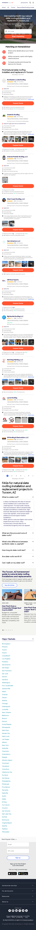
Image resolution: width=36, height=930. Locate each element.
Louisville (5, 709)
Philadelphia (6, 781)
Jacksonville (6, 688)
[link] (18, 83)
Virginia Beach (7, 823)
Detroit (4, 721)
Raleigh (4, 757)
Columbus (5, 769)
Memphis (5, 790)
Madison (5, 829)
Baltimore (5, 715)
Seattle (4, 826)
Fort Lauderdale (7, 685)
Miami (4, 691)
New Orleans (6, 712)
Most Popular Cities (8, 839)
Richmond (5, 820)
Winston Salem (7, 760)
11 (28, 476)
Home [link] (4, 7)
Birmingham (6, 644)
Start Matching (18, 36)
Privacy (8, 917)
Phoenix (5, 647)
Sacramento (6, 665)
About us (5, 902)
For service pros (7, 891)
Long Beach (6, 656)
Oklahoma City (7, 772)
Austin (4, 796)
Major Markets (8, 639)
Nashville (5, 793)
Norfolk (4, 817)
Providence (6, 787)
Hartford (5, 680)
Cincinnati (5, 763)
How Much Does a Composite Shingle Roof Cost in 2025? (11, 608)
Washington (6, 683)
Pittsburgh (5, 784)
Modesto (5, 662)
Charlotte (5, 751)
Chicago (5, 703)
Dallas (4, 799)
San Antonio (6, 811)
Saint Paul (5, 730)
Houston (5, 808)
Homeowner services (9, 885)
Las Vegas (5, 739)
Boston (4, 718)
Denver (4, 677)
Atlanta (4, 700)
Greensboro (6, 754)
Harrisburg (5, 778)
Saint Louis (5, 736)
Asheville (5, 748)
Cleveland (5, 766)
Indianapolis (6, 706)
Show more (31, 99)
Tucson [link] (13, 7)
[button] (5, 139)
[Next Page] (33, 476)
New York (5, 745)
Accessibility (26, 917)
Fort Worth (6, 805)
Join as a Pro (24, 2)
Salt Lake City (6, 814)
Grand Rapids (6, 724)
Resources (5, 896)
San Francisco (7, 671)
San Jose (5, 674)
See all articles (9, 585)
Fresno (4, 653)
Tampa (4, 697)
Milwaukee (5, 832)
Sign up (18, 858)
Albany (4, 742)
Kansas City (6, 733)
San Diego (5, 668)
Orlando (5, 694)
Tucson (4, 650)
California (13, 917)
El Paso (4, 802)
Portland (5, 775)
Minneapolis (6, 727)
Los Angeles (6, 659)
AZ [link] (8, 7)
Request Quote (18, 103)
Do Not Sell (19, 917)
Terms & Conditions (28, 920)
